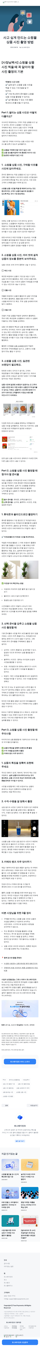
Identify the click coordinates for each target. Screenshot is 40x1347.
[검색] (23, 2)
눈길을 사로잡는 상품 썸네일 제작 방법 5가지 (20, 964)
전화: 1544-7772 (9, 1296)
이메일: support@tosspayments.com (16, 1299)
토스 (5, 1280)
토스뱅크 (7, 1283)
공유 (6, 1105)
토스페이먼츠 (8, 1277)
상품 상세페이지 (20, 346)
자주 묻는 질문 (8, 1266)
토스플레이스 (8, 1286)
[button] (20, 1061)
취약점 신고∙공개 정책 (22, 1327)
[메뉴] (27, 2)
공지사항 (7, 1263)
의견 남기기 (33, 1105)
